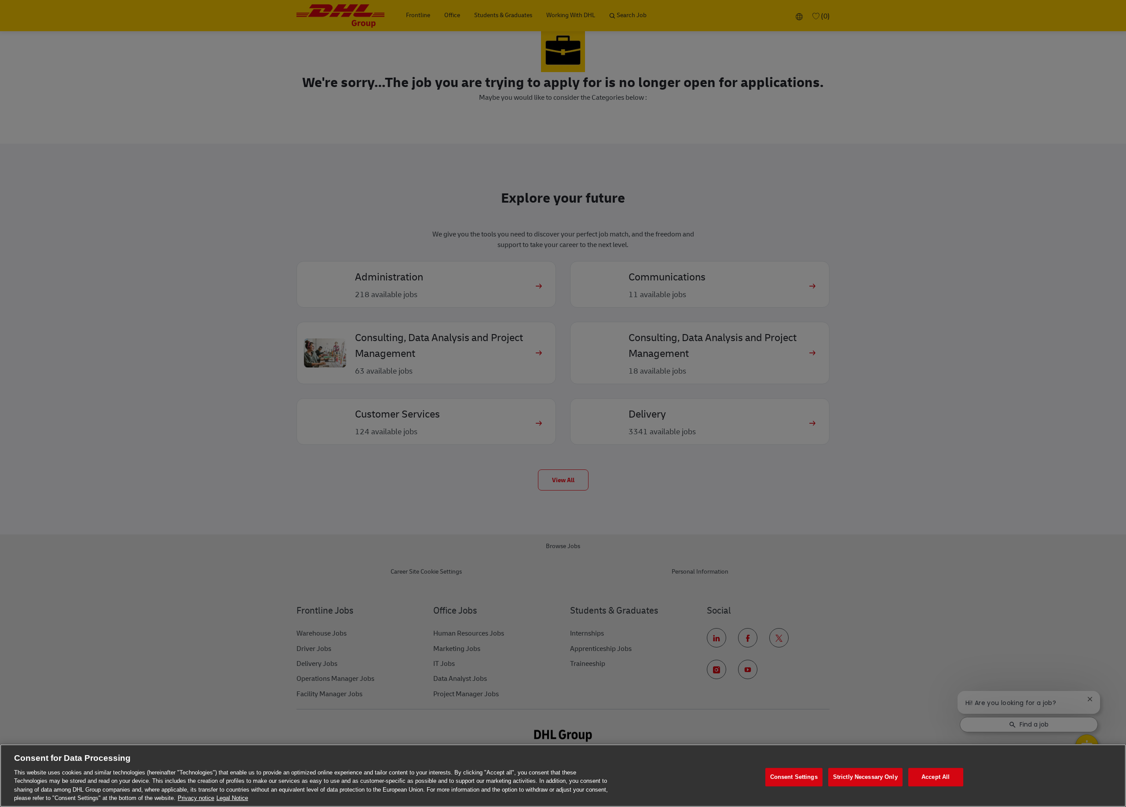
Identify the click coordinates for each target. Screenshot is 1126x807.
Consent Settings (794, 777)
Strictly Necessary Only (865, 777)
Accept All (935, 777)
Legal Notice (232, 798)
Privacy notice (196, 798)
